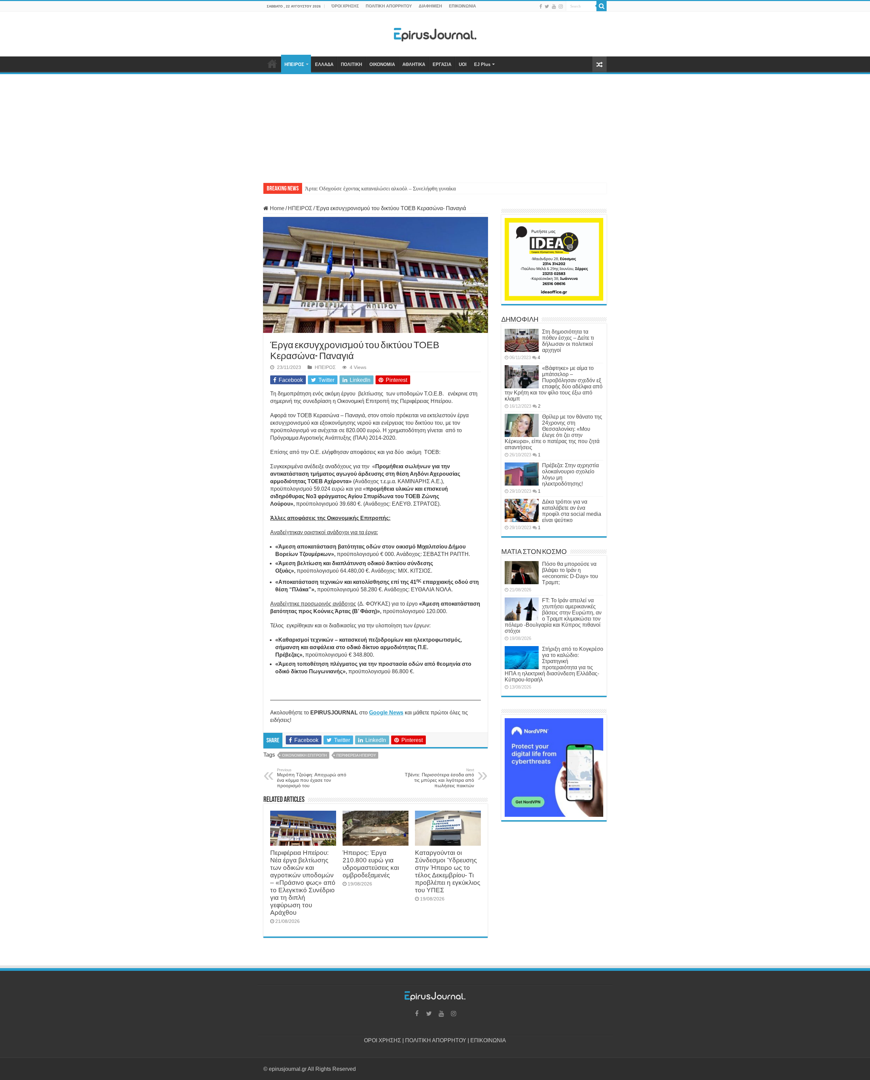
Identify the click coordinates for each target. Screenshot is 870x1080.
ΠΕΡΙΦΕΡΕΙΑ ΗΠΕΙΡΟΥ (356, 755)
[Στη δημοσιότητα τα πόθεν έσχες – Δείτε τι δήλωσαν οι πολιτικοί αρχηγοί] (522, 340)
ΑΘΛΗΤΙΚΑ (413, 64)
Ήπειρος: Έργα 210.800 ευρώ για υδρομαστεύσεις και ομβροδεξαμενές (371, 864)
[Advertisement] (435, 125)
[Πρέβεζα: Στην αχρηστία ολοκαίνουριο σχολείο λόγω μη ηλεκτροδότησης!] (522, 474)
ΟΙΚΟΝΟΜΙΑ (382, 64)
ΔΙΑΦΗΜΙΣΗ (430, 6)
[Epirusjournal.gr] (435, 32)
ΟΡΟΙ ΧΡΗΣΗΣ (382, 1040)
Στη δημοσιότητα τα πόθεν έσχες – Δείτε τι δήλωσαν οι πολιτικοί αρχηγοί (568, 341)
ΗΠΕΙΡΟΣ (294, 64)
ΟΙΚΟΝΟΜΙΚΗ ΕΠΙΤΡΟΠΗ (304, 755)
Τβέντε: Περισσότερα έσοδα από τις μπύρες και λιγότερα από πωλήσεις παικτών (439, 778)
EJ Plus (482, 64)
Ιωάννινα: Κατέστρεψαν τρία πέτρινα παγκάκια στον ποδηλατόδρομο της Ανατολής (394, 188)
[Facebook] (541, 6)
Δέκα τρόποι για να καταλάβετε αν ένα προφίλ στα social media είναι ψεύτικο (571, 511)
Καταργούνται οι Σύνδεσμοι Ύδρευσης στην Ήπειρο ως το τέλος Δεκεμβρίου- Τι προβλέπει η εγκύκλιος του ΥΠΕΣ (447, 871)
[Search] (601, 6)
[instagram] (560, 6)
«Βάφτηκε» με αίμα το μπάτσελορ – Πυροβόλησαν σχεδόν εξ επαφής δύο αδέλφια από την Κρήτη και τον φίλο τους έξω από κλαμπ (554, 383)
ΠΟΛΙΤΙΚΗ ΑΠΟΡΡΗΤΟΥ (389, 6)
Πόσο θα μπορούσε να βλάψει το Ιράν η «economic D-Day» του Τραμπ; (570, 573)
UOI (463, 64)
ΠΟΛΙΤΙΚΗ (351, 64)
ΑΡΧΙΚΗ (272, 63)
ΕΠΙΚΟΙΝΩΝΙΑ (462, 6)
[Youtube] (554, 6)
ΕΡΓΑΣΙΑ (442, 64)
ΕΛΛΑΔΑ (324, 64)
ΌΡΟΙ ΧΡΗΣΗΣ (345, 6)
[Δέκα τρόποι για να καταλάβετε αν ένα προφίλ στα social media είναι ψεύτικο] (522, 510)
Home (276, 208)
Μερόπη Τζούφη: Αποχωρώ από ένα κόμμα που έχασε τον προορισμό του (311, 778)
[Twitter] (547, 6)
